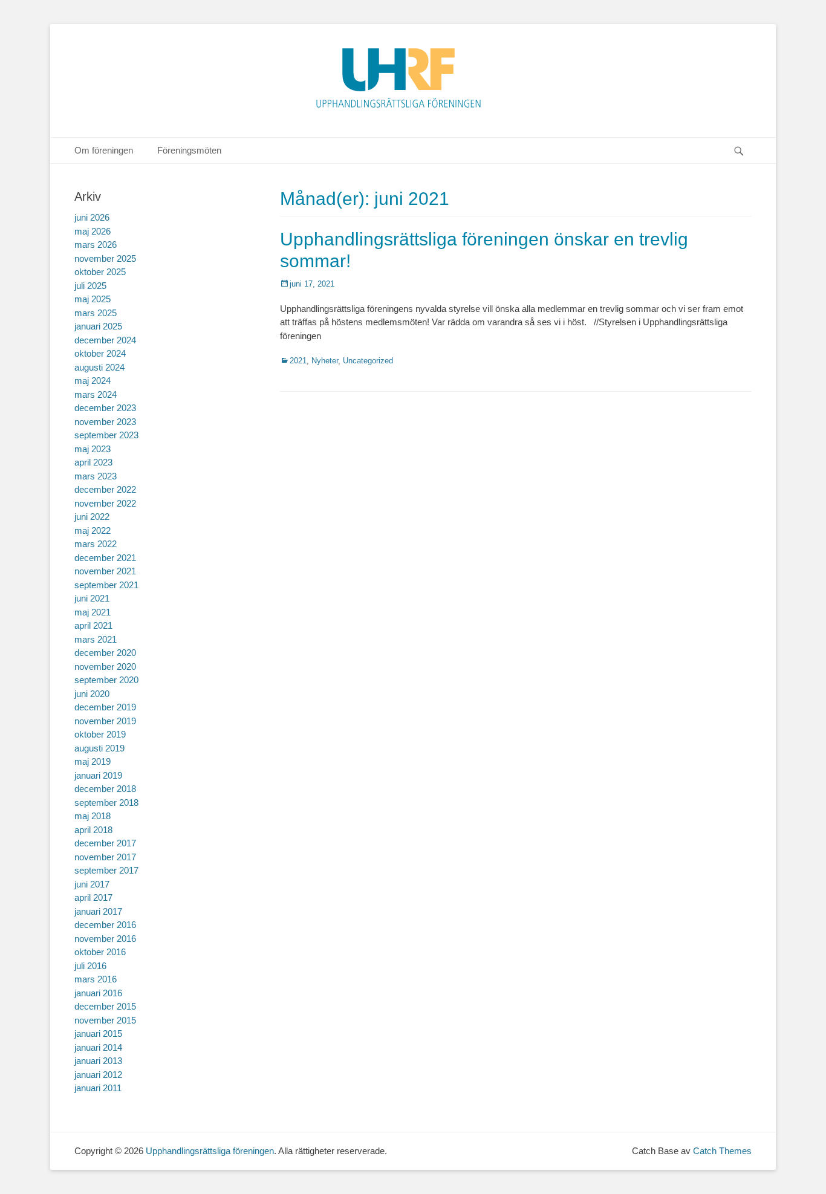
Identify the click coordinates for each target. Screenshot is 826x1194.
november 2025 (105, 258)
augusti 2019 (99, 748)
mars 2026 (95, 244)
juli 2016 (90, 966)
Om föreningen (103, 150)
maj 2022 (92, 530)
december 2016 (105, 925)
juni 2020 (91, 694)
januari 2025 (98, 326)
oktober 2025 (100, 272)
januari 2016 (98, 993)
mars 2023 (95, 476)
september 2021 (106, 585)
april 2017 (93, 897)
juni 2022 (91, 516)
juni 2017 (91, 884)
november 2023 (105, 422)
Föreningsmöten (189, 150)
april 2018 (93, 830)
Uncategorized (368, 360)
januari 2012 (98, 1074)
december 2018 (105, 789)
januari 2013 (98, 1061)
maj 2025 (92, 299)
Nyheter (324, 360)
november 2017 (105, 857)
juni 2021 (91, 598)
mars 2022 (95, 544)
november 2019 (105, 721)
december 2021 (105, 558)
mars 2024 (95, 394)
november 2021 (105, 571)
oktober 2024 (100, 353)
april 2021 (93, 625)
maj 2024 (92, 380)
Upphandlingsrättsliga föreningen (210, 1151)
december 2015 (105, 1006)
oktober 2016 (100, 952)
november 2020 (105, 666)
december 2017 (105, 843)
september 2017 (106, 870)
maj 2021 (92, 612)
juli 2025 (90, 286)
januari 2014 (98, 1047)
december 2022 (105, 489)
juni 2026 (91, 217)
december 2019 (105, 707)
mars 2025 (95, 313)
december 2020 (105, 652)
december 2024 (105, 340)
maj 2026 (92, 231)
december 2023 (105, 408)
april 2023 (93, 462)
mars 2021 (95, 639)
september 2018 (106, 802)
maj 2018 (92, 816)
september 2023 (106, 435)
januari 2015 (98, 1033)
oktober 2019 (100, 734)
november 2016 (105, 938)
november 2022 (105, 503)
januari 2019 (98, 775)
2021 (298, 360)
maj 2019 (92, 761)
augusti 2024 (99, 367)
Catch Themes (722, 1151)
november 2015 (105, 1020)
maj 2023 (92, 449)
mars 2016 (95, 979)
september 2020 (106, 680)
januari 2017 (98, 911)
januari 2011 (98, 1088)
